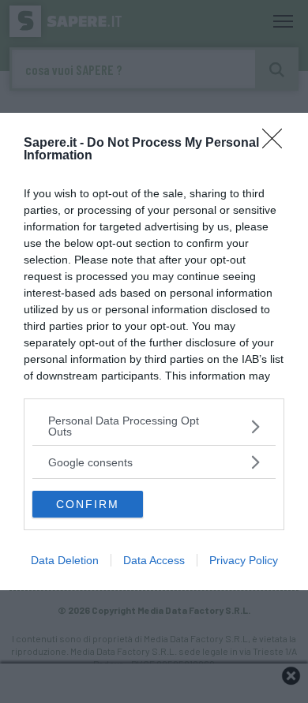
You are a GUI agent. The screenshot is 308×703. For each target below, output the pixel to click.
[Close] (277, 144)
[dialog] (154, 351)
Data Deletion (65, 560)
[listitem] (154, 426)
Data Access (154, 560)
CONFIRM (87, 504)
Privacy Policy (243, 560)
